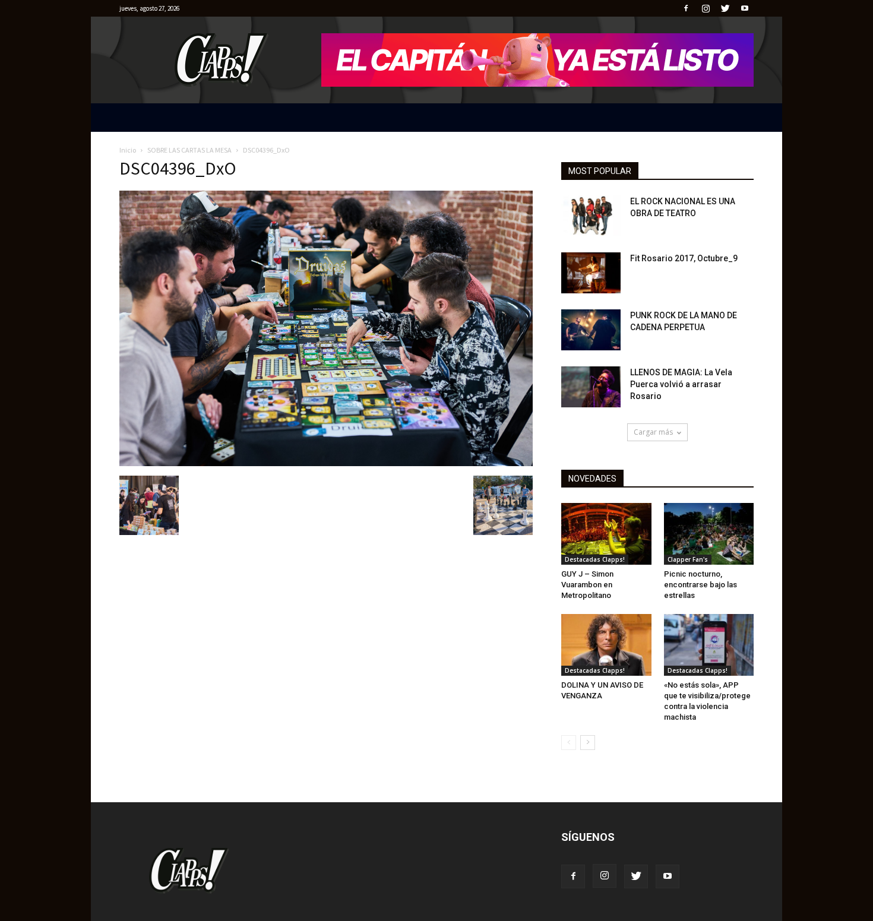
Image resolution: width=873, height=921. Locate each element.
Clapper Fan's (688, 559)
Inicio (127, 149)
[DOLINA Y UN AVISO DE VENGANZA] (606, 645)
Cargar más (653, 432)
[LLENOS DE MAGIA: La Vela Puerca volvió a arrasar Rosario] (591, 386)
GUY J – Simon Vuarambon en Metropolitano (587, 584)
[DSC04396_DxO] (326, 463)
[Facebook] (686, 8)
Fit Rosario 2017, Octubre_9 (684, 258)
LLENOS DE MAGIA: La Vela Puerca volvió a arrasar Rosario (681, 384)
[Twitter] (725, 8)
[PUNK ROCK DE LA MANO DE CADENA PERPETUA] (591, 329)
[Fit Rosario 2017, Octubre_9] (591, 272)
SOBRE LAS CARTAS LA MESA (189, 149)
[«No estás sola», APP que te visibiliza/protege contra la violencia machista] (709, 645)
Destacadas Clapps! (595, 559)
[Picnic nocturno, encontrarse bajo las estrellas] (709, 534)
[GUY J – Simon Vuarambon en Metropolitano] (606, 534)
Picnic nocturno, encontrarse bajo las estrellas (700, 584)
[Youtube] (745, 8)
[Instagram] (705, 8)
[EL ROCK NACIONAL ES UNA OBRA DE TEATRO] (591, 215)
